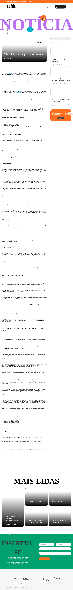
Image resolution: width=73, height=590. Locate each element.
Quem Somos (15, 577)
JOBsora (10, 73)
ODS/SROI (34, 6)
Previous (54, 75)
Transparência (27, 6)
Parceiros (14, 580)
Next (68, 75)
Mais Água (25, 578)
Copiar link (61, 118)
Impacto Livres (26, 579)
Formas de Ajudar (16, 581)
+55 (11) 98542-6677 (56, 581)
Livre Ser (24, 577)
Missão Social (25, 580)
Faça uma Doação (59, 6)
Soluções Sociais (42, 6)
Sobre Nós (18, 6)
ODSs (14, 579)
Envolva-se (50, 6)
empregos (19, 92)
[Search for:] (60, 38)
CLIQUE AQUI (19, 456)
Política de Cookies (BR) (17, 583)
